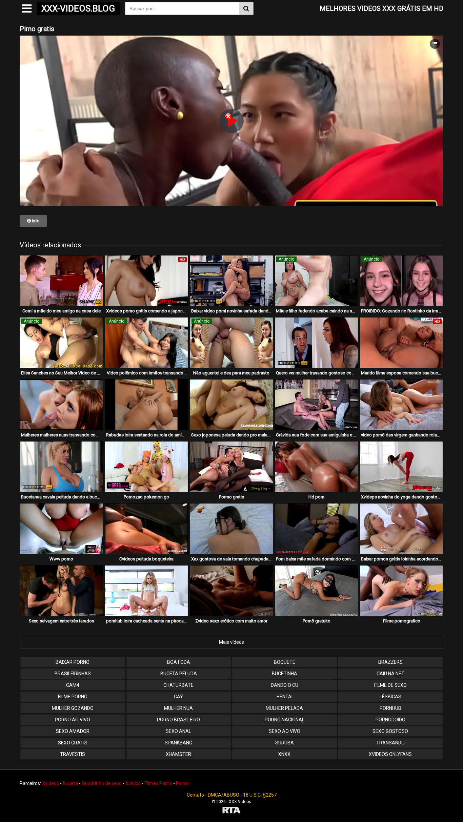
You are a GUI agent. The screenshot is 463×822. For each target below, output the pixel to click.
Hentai (285, 696)
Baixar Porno (72, 662)
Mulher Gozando (73, 708)
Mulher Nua (178, 708)
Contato (195, 795)
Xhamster (178, 754)
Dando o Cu (284, 685)
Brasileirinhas (73, 673)
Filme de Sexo (390, 685)
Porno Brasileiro (178, 719)
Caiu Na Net (390, 673)
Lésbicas (390, 696)
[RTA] (231, 811)
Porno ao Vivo (72, 719)
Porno (182, 783)
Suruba (284, 742)
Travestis (72, 754)
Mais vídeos (231, 642)
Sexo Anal (178, 731)
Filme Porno (72, 696)
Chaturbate (178, 685)
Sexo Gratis (72, 742)
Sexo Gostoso (390, 731)
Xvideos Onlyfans (390, 754)
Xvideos (50, 783)
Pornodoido (390, 719)
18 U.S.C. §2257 (260, 795)
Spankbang (178, 742)
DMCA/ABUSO (223, 795)
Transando (390, 742)
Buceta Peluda (178, 673)
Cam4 (72, 685)
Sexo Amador (72, 731)
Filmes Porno (158, 783)
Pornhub (390, 708)
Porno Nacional (284, 719)
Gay (178, 696)
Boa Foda (178, 662)
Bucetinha (284, 673)
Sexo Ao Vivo (284, 731)
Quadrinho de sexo (102, 783)
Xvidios (133, 783)
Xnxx (284, 754)
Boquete (284, 662)
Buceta (70, 783)
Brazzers (390, 662)
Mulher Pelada (284, 708)
